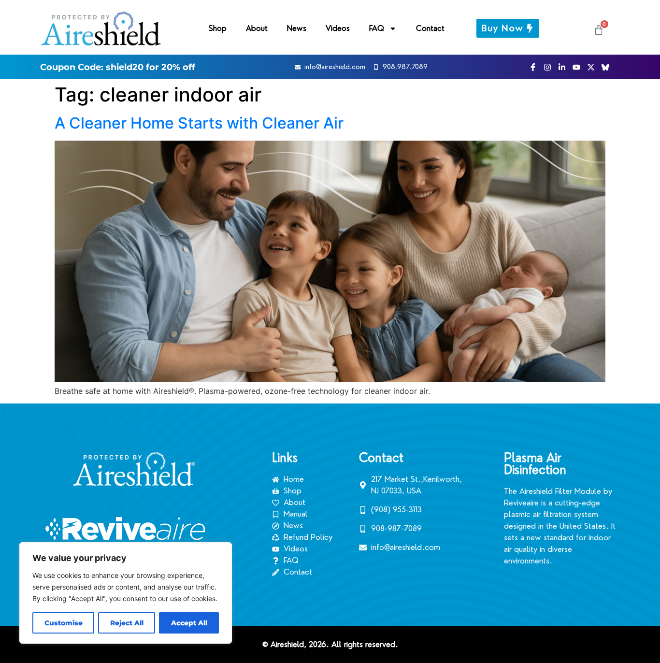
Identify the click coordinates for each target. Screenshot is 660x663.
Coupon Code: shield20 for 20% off (117, 67)
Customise (63, 623)
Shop (218, 28)
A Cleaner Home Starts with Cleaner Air (199, 123)
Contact (430, 28)
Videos (338, 28)
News (296, 28)
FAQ (376, 28)
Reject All (126, 623)
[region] (125, 593)
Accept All (189, 623)
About (257, 28)
